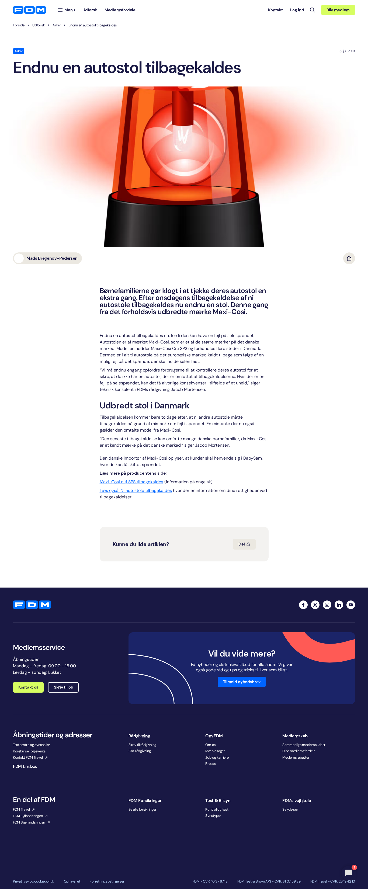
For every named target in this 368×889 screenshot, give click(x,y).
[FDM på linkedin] (339, 604)
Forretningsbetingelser (107, 881)
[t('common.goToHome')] (32, 604)
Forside (19, 25)
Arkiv (57, 25)
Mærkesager (215, 751)
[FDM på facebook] (303, 604)
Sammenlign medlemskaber (303, 744)
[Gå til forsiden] (29, 10)
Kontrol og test (216, 809)
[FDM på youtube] (350, 604)
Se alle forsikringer (143, 809)
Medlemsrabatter (295, 757)
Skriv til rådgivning (142, 744)
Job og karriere (216, 757)
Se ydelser (290, 809)
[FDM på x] (315, 604)
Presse (210, 763)
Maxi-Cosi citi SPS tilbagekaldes (131, 482)
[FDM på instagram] (327, 604)
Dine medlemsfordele (298, 751)
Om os (210, 744)
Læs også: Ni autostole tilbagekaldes (136, 490)
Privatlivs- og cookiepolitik (33, 881)
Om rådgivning (140, 751)
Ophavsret (72, 881)
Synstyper (213, 815)
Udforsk (38, 25)
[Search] (312, 10)
